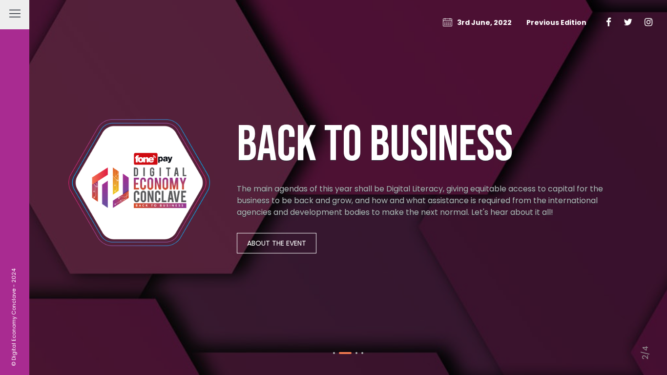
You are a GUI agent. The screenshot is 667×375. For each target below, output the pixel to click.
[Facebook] (608, 22)
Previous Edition (556, 22)
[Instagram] (648, 22)
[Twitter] (628, 22)
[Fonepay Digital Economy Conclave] (139, 187)
